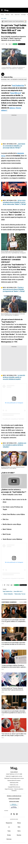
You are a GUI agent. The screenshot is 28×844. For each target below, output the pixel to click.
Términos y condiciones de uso (14, 795)
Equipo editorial (14, 771)
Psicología (23, 14)
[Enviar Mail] (2, 77)
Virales (9, 835)
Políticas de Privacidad (14, 798)
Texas (12, 14)
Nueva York (17, 14)
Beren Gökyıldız (8, 594)
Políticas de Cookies (14, 801)
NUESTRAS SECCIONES (14, 819)
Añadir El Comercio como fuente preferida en (14, 21)
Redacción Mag (8, 77)
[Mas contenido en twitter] (14, 814)
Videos (19, 823)
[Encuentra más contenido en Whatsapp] (10, 44)
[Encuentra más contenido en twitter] (6, 44)
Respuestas (9, 823)
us (9, 827)
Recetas (19, 835)
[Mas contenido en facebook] (11, 814)
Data (19, 827)
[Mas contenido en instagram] (16, 814)
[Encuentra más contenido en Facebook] (3, 44)
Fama (9, 831)
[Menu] (2, 10)
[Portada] (14, 770)
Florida (2, 14)
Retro (19, 831)
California (7, 14)
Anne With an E (18, 591)
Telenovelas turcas (19, 594)
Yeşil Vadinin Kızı (7, 591)
